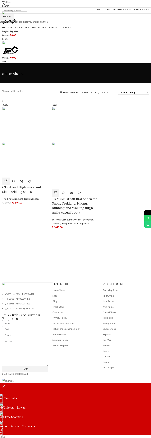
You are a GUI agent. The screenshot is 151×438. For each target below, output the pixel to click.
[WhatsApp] (147, 218)
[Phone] (147, 224)
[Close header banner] (3, 386)
